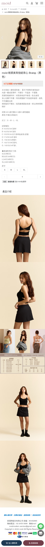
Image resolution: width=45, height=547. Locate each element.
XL (24, 170)
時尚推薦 (23, 9)
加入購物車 (12, 543)
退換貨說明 (36, 515)
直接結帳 (34, 543)
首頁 (5, 9)
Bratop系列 (14, 9)
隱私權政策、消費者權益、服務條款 (17, 515)
